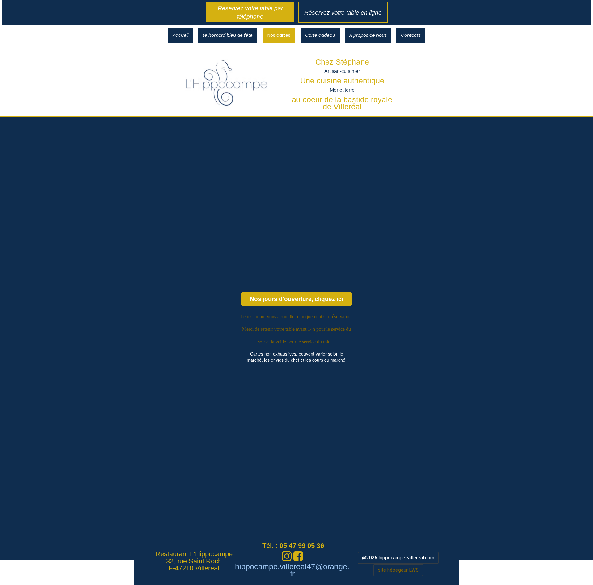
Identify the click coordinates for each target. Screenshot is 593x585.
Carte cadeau (320, 35)
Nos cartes (278, 35)
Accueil (180, 35)
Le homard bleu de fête (228, 35)
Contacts (411, 35)
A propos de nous (368, 35)
